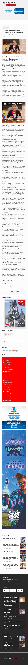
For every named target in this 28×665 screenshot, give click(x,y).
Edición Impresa (7, 369)
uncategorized (7, 400)
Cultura (5, 360)
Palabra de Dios (7, 382)
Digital (5, 367)
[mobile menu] (26, 3)
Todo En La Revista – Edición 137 (8, 330)
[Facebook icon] (10, 660)
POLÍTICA (6, 387)
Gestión (6, 373)
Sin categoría (7, 393)
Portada (6, 389)
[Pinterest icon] (16, 660)
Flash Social (6, 371)
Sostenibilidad (7, 395)
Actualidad (6, 358)
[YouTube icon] (13, 660)
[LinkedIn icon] (14, 660)
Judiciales (6, 375)
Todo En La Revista (13, 36)
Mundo (5, 380)
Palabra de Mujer (7, 384)
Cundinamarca (7, 362)
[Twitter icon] (11, 660)
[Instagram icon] (18, 660)
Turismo (6, 398)
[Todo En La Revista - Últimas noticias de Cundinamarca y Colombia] (9, 4)
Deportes (6, 364)
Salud (5, 391)
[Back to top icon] (14, 655)
